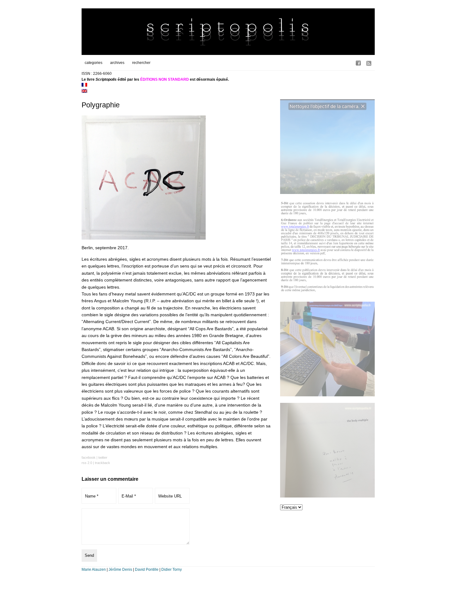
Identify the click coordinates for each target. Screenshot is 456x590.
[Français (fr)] (84, 85)
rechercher (141, 63)
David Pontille (147, 569)
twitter (102, 457)
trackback (102, 463)
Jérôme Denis (120, 569)
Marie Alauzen (94, 569)
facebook (89, 457)
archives (117, 63)
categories (93, 63)
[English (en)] (84, 91)
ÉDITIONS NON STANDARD (164, 79)
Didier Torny (171, 569)
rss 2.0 (87, 463)
